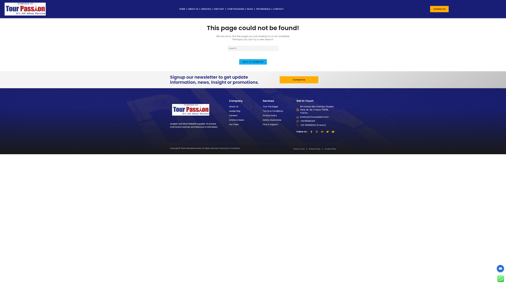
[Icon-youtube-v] (333, 131)
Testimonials (263, 9)
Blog (250, 9)
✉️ (500, 269)
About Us (193, 9)
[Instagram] (316, 131)
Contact (278, 9)
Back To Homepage (253, 62)
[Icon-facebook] (311, 131)
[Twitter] (327, 131)
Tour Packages (235, 9)
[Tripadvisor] (322, 131)
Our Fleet (219, 9)
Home (182, 9)
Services (206, 9)
